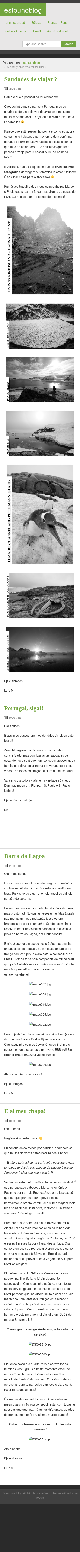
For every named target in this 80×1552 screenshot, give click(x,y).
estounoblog (23, 10)
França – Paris (57, 22)
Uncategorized (15, 22)
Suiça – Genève (16, 31)
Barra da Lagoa (24, 856)
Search (68, 44)
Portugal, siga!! (23, 708)
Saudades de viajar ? (30, 79)
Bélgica (36, 22)
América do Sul (57, 31)
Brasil (37, 31)
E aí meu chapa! (25, 1111)
